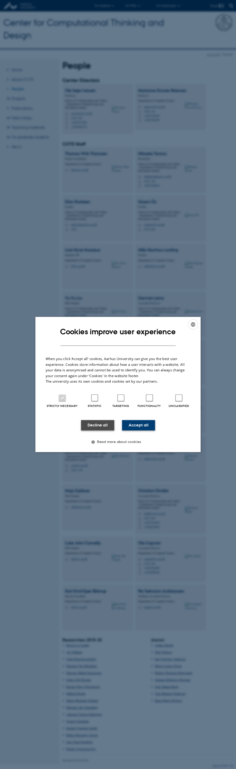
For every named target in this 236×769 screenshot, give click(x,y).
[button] (118, 442)
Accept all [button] (138, 425)
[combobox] (193, 324)
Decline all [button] (98, 425)
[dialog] (118, 384)
